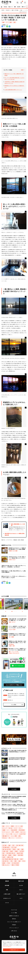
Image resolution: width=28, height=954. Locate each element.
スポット (21, 889)
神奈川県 (7, 10)
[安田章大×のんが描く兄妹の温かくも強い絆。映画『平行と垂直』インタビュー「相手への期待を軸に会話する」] (14, 644)
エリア (21, 898)
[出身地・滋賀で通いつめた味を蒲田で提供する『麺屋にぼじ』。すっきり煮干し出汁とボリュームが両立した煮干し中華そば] (14, 621)
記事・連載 (7, 885)
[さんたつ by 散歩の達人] (6, 2)
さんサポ (21, 885)
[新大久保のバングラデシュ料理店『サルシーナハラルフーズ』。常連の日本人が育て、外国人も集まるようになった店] (14, 651)
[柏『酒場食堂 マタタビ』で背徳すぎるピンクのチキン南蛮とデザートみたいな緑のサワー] (14, 636)
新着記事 (7, 881)
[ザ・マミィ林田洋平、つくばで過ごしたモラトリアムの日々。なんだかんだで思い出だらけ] (14, 629)
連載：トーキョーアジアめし (14, 651)
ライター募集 (14, 912)
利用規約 (14, 924)
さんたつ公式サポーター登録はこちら (14, 685)
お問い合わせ (14, 930)
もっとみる (14, 789)
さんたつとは (14, 909)
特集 (7, 889)
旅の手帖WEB (11, 644)
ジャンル (7, 902)
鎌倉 (21, 10)
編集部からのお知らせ (14, 915)
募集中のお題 (21, 881)
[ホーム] (1, 6)
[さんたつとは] (14, 739)
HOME (2, 10)
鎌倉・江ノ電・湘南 (15, 10)
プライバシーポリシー (14, 927)
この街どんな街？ (7, 894)
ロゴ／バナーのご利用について (14, 921)
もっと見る (14, 818)
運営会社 (14, 918)
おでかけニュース (7, 898)
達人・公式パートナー (21, 894)
